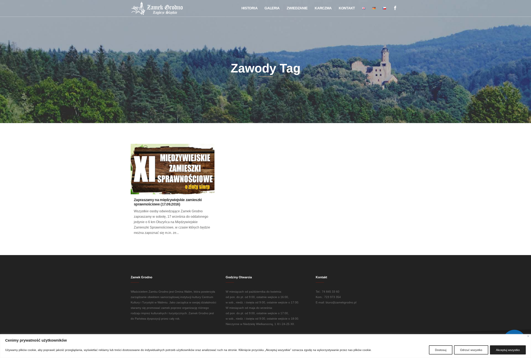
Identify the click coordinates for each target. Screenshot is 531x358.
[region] (265, 346)
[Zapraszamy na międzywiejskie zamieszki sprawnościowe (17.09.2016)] (172, 169)
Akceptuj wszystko (508, 350)
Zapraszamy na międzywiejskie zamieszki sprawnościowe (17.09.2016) (168, 202)
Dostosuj (440, 350)
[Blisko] (528, 336)
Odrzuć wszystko (471, 350)
